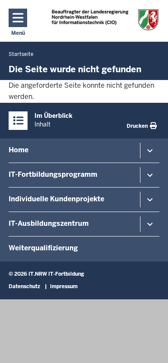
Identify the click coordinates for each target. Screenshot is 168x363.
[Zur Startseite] (105, 20)
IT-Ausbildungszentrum (49, 223)
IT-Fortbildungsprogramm (53, 174)
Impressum (64, 286)
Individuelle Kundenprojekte (56, 198)
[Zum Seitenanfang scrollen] (150, 347)
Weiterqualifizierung (43, 247)
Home (18, 149)
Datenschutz (24, 286)
